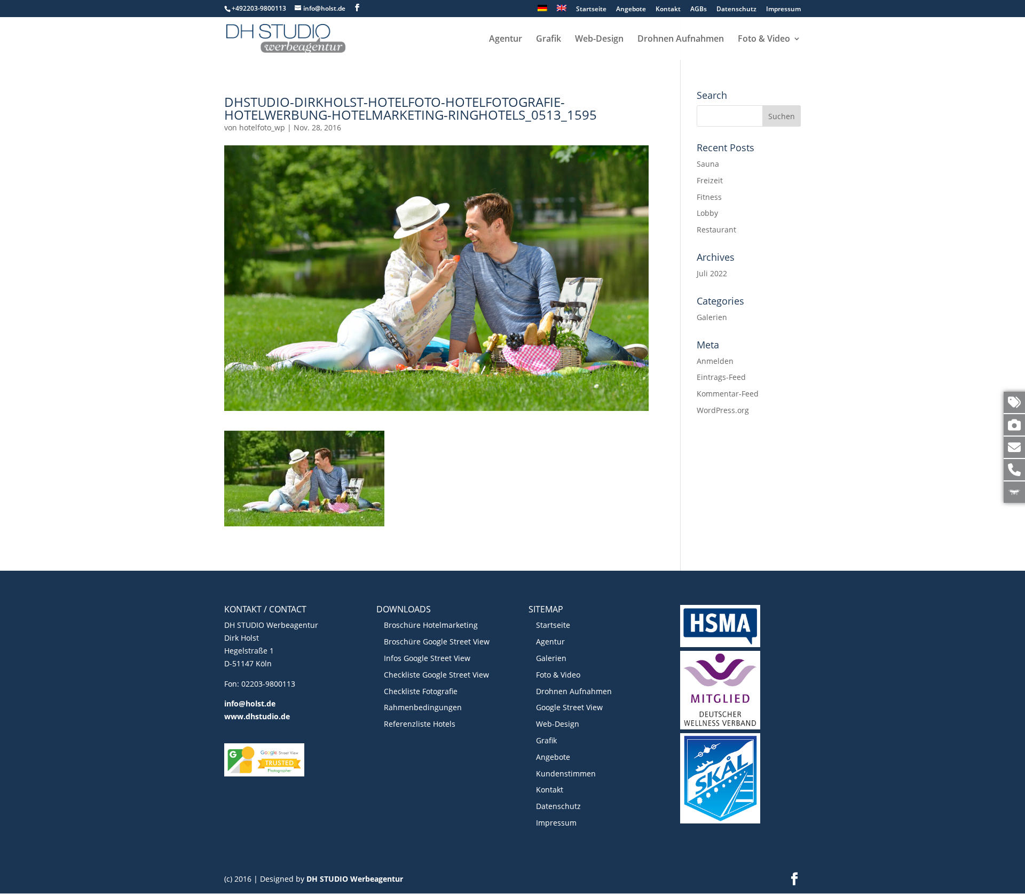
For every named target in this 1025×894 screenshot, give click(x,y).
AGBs (698, 9)
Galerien (712, 317)
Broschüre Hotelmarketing (431, 625)
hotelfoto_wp (262, 127)
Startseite (591, 9)
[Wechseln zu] (542, 11)
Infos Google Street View (427, 658)
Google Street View (569, 707)
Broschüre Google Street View (437, 641)
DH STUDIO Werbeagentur (354, 879)
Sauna (708, 164)
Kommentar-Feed (728, 393)
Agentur (505, 39)
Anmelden (715, 361)
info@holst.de (249, 703)
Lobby (707, 213)
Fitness (709, 197)
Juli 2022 (712, 273)
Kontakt (668, 9)
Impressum (783, 9)
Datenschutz (736, 9)
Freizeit (710, 180)
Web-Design (599, 39)
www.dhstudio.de (257, 716)
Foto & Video (764, 39)
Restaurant (716, 229)
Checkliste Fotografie (421, 691)
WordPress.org (723, 410)
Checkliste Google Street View (436, 675)
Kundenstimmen (566, 773)
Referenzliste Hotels (419, 724)
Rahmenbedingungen (423, 707)
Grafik (548, 39)
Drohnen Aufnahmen (680, 39)
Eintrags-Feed (721, 377)
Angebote (631, 9)
